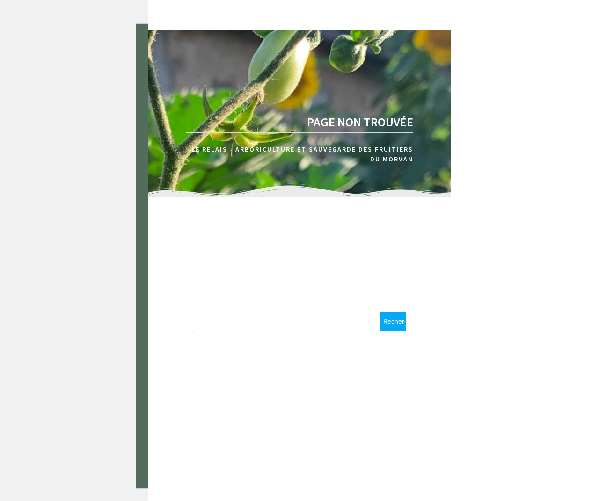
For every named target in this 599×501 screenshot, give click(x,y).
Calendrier (568, 55)
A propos (502, 55)
